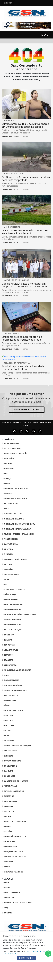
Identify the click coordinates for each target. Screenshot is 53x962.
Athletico (9, 725)
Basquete (8, 771)
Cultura (8, 564)
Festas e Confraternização (17, 745)
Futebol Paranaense (14, 791)
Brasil (7, 579)
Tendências (9, 645)
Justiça (7, 478)
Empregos (9, 861)
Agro (6, 473)
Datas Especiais (11, 680)
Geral (7, 509)
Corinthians (10, 801)
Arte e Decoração (12, 630)
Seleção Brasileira (13, 851)
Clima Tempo (10, 665)
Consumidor (10, 766)
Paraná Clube (11, 751)
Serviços (8, 655)
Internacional (11, 443)
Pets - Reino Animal (13, 604)
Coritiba (8, 720)
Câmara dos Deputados (15, 498)
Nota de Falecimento (14, 589)
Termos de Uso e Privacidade (18, 903)
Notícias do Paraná (14, 519)
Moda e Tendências (13, 710)
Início (7, 882)
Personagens (10, 846)
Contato (8, 913)
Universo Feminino (13, 872)
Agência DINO (11, 503)
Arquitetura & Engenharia (17, 670)
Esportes (8, 493)
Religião (8, 569)
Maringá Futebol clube (15, 836)
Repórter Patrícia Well (15, 559)
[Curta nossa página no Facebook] (14, 431)
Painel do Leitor (12, 892)
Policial (8, 463)
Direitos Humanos (13, 514)
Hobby (7, 675)
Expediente (9, 897)
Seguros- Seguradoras (15, 690)
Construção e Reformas (16, 781)
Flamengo (9, 796)
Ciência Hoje (10, 594)
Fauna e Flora (11, 599)
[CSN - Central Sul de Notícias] (26, 13)
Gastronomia (11, 544)
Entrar (8, 2)
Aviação (8, 826)
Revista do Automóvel (15, 856)
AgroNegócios (11, 539)
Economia (9, 468)
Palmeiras (9, 806)
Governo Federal (12, 761)
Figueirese (9, 741)
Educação (9, 458)
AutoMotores (11, 695)
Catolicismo (10, 841)
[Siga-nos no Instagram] (21, 431)
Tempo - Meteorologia (15, 821)
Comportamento (12, 609)
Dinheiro (8, 756)
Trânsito (8, 660)
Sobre (7, 887)
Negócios (8, 554)
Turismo (8, 640)
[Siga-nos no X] (27, 431)
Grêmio (7, 730)
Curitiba (8, 549)
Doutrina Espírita (13, 685)
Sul (5, 584)
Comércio (9, 635)
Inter (6, 735)
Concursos (9, 776)
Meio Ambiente (11, 574)
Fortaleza (9, 811)
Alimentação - (11, 786)
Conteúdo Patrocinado (15, 488)
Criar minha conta (25, 409)
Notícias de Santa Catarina (17, 529)
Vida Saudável (11, 650)
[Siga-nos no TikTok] (40, 431)
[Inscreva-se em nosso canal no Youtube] (33, 431)
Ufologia (8, 715)
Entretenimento (12, 448)
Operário (8, 831)
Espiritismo (10, 700)
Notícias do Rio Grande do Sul (19, 524)
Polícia (7, 816)
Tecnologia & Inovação (15, 453)
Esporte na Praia (12, 619)
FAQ (6, 907)
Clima (7, 867)
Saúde (7, 483)
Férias (7, 705)
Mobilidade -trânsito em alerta (20, 614)
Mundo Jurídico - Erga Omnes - (19, 534)
